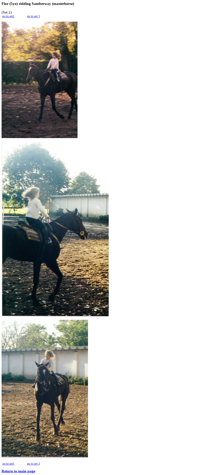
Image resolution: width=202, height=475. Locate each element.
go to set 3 (33, 16)
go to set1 (8, 16)
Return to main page (18, 471)
